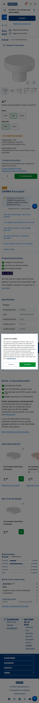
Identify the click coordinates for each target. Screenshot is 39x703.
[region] (19, 351)
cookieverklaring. (11, 358)
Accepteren (27, 364)
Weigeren (11, 364)
